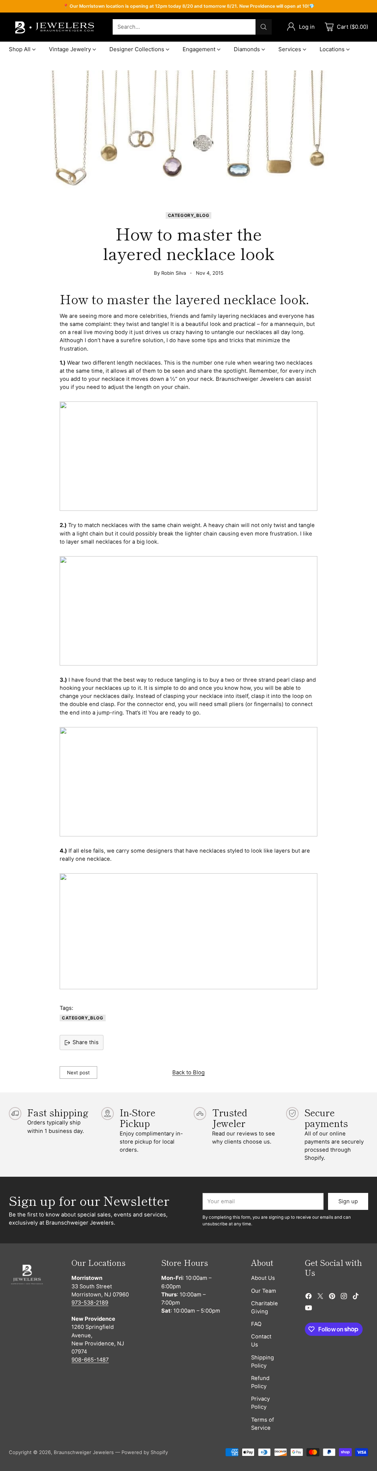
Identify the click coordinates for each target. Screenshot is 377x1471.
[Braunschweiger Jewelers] (55, 27)
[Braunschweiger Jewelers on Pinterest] (332, 1297)
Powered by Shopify (144, 1452)
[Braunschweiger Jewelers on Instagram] (343, 1297)
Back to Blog (188, 1072)
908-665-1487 (90, 1359)
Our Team (263, 1291)
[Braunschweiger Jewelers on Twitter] (320, 1297)
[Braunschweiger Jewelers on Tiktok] (355, 1297)
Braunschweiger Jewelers (84, 1452)
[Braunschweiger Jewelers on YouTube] (308, 1308)
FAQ (256, 1324)
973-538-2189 (89, 1302)
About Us (263, 1278)
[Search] (264, 27)
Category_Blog (188, 215)
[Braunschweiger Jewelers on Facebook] (308, 1297)
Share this (86, 1042)
